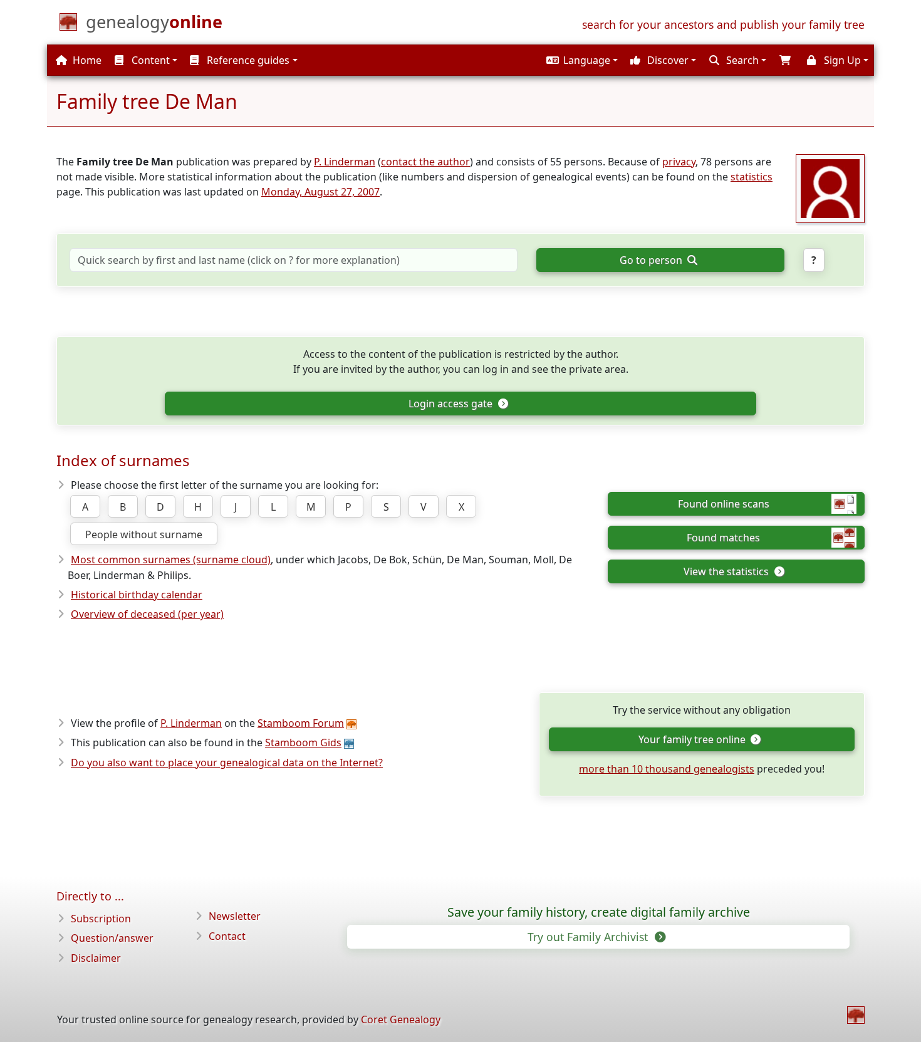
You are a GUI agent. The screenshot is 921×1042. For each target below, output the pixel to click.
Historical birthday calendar (136, 595)
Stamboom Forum (301, 723)
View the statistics (727, 571)
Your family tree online (693, 739)
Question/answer (112, 938)
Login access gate (451, 403)
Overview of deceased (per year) (147, 614)
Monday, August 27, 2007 (320, 192)
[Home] (856, 1015)
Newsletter (235, 916)
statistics (752, 177)
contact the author (425, 162)
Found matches (723, 537)
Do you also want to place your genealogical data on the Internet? (227, 762)
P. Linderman (344, 162)
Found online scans (723, 504)
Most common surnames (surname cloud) (171, 559)
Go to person (652, 260)
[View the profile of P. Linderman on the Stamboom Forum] (830, 187)
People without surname (143, 534)
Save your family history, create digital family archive (598, 912)
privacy (678, 162)
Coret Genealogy (400, 1019)
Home (85, 60)
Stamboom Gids (303, 742)
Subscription (101, 918)
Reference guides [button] (246, 60)
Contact (227, 936)
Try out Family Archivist (589, 936)
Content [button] (149, 60)
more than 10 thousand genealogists (666, 769)
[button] (580, 60)
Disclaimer (96, 958)
